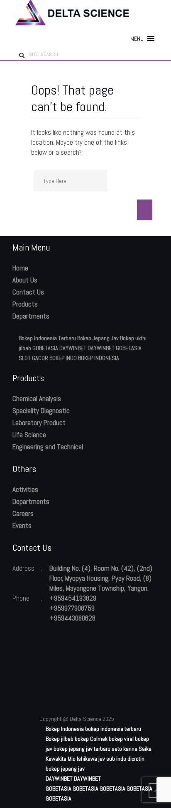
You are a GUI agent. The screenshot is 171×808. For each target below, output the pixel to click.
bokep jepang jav (65, 768)
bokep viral (121, 738)
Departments (30, 316)
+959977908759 (72, 608)
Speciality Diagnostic (41, 410)
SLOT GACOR (33, 358)
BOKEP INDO (63, 358)
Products (25, 304)
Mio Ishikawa (82, 758)
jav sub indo (112, 758)
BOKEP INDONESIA (98, 358)
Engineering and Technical (47, 446)
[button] (137, 38)
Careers (23, 513)
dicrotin (135, 758)
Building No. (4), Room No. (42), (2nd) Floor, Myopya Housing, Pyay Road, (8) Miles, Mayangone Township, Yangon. (100, 578)
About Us (24, 280)
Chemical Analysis (36, 398)
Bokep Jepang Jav (98, 338)
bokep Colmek (91, 738)
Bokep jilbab (59, 738)
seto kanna (124, 748)
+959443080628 (72, 618)
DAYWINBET (72, 348)
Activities (25, 489)
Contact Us (28, 292)
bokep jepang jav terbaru (82, 748)
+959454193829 (72, 598)
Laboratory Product (39, 422)
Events (22, 525)
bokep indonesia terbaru (113, 729)
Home (20, 268)
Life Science (29, 434)
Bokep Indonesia (65, 729)
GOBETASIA (45, 348)
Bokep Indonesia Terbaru (47, 338)
